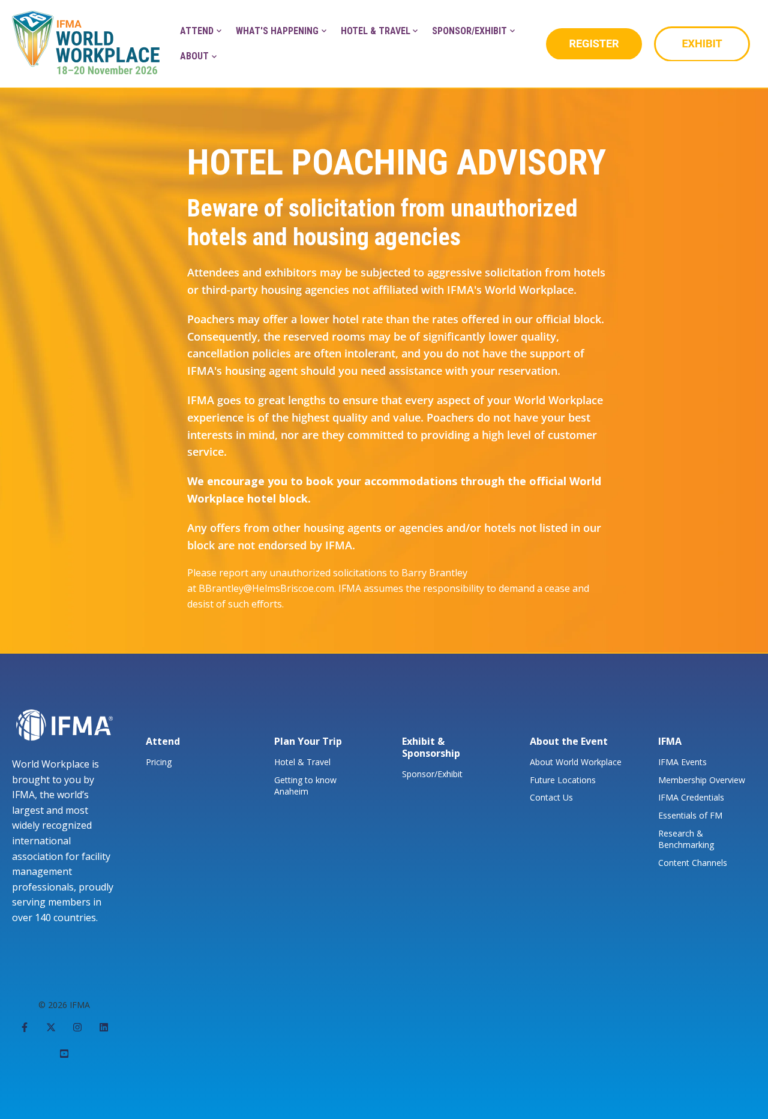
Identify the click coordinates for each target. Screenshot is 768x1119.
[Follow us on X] (51, 1027)
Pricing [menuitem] (159, 762)
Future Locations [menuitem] (563, 780)
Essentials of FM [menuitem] (690, 815)
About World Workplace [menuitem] (576, 762)
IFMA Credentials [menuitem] (691, 797)
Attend (197, 31)
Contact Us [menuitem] (551, 797)
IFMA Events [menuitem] (682, 762)
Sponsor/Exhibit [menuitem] (432, 774)
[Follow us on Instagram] (77, 1027)
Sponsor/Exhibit (469, 31)
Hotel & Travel (375, 31)
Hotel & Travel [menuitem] (302, 762)
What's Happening (277, 31)
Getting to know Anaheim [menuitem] (305, 786)
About (194, 56)
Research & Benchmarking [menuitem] (686, 839)
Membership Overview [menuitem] (701, 780)
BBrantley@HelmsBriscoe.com (266, 588)
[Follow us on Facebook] (24, 1027)
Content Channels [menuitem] (692, 862)
